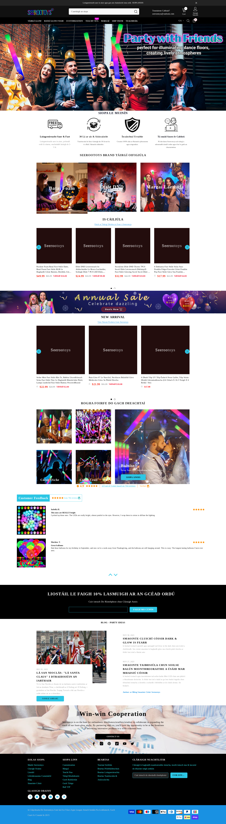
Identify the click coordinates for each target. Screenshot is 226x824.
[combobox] (100, 11)
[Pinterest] (109, 732)
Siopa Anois (67, 78)
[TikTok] (117, 732)
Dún (196, 3)
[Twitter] (132, 732)
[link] (54, 121)
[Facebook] (94, 732)
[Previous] (4, 61)
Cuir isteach (180, 764)
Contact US (113, 725)
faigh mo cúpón (143, 598)
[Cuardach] (104, 11)
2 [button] (111, 96)
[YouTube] (125, 732)
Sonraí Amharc (50, 687)
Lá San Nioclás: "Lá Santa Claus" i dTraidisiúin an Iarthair (58, 665)
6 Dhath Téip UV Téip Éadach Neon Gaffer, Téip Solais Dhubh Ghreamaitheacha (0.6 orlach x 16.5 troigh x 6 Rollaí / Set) (165, 368)
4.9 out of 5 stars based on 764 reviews (118, 475)
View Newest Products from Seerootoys (113, 311)
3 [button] (115, 96)
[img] (57, 486)
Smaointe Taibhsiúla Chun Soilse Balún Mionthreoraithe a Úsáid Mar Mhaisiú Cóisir (154, 657)
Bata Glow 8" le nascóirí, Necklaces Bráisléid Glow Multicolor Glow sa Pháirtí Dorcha (111, 367)
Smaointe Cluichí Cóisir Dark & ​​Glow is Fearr (150, 629)
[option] (113, 61)
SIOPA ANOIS (137, 3)
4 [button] (118, 96)
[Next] (221, 61)
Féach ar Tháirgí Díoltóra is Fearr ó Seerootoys (113, 213)
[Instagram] (101, 732)
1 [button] (108, 96)
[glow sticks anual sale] (113, 290)
